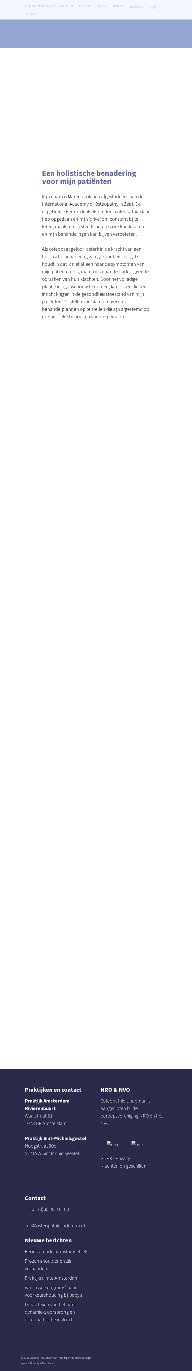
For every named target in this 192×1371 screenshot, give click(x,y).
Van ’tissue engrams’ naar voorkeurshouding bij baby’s (53, 1291)
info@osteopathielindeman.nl (55, 1225)
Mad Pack (47, 1363)
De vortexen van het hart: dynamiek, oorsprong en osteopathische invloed (50, 1311)
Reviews (102, 6)
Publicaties (85, 6)
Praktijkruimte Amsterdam (52, 1278)
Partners (118, 6)
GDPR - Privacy (115, 1158)
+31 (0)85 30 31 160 (49, 1209)
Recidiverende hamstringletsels (56, 1251)
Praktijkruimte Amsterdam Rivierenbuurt (48, 6)
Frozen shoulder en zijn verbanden (49, 1264)
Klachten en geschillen (123, 1166)
